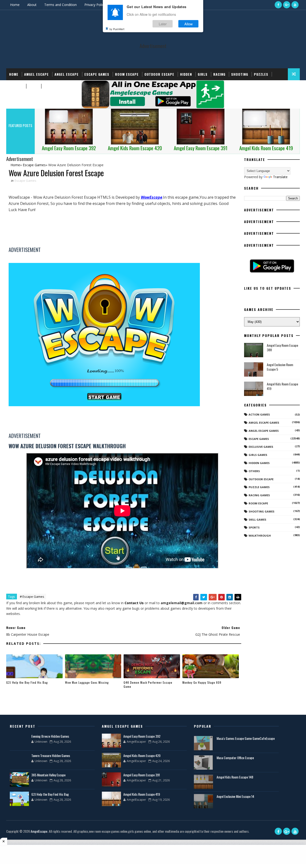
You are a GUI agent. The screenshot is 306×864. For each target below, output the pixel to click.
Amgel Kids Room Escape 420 (141, 755)
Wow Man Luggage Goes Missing (87, 682)
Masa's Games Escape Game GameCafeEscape (246, 738)
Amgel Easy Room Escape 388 (282, 347)
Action (50, 86)
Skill (33, 86)
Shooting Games (261, 511)
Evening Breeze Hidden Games (50, 736)
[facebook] (278, 4)
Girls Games (258, 455)
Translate (280, 177)
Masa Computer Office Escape (235, 757)
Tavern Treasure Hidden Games (50, 755)
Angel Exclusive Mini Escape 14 (235, 796)
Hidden (186, 74)
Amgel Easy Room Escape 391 (141, 774)
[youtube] (295, 4)
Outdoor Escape (159, 74)
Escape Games (96, 74)
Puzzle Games (259, 487)
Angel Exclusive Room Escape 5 (280, 367)
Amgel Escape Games (264, 422)
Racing (219, 74)
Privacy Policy (94, 4)
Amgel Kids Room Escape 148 (235, 776)
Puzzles (261, 74)
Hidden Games (259, 463)
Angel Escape (67, 74)
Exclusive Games (261, 446)
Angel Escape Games (264, 430)
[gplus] (286, 4)
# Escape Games (32, 596)
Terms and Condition (60, 4)
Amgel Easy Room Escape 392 (141, 736)
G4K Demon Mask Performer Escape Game (148, 684)
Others (254, 471)
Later (163, 23)
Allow (188, 23)
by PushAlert (116, 29)
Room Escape (127, 74)
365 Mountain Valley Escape (48, 774)
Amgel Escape (36, 74)
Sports (16, 86)
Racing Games (259, 495)
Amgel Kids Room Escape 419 (282, 386)
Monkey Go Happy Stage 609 (201, 682)
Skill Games (257, 519)
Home (15, 4)
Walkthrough (260, 535)
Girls (203, 74)
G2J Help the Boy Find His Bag (27, 682)
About (32, 4)
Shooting (239, 74)
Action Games (259, 414)
